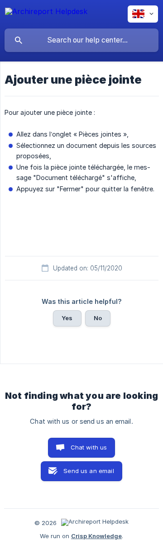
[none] (46, 12)
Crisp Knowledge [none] (96, 536)
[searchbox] (81, 40)
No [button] (98, 318)
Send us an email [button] (88, 470)
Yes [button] (67, 318)
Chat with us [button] (89, 447)
